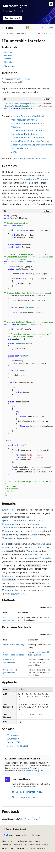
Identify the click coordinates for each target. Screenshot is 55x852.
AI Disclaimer (7, 841)
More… (14, 151)
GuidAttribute (19, 158)
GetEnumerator (9, 527)
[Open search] (43, 27)
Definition (8, 52)
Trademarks (21, 848)
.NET (11, 33)
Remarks (8, 59)
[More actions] (50, 33)
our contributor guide (32, 770)
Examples (8, 55)
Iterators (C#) (13, 742)
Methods (8, 62)
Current (33, 534)
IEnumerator (43, 179)
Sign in (50, 27)
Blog (36, 841)
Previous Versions (24, 841)
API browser (21, 33)
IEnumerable (26, 179)
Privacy (17, 844)
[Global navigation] (2, 27)
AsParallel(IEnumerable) (13, 644)
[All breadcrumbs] (4, 33)
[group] (27, 106)
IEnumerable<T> (15, 738)
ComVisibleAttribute (37, 158)
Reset (19, 538)
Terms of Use (7, 848)
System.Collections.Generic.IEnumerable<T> (23, 520)
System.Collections (22, 79)
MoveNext (7, 538)
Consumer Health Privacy (36, 844)
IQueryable (37, 655)
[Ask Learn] (39, 33)
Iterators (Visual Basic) (18, 745)
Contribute (6, 844)
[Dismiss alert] (51, 4)
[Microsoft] (27, 27)
